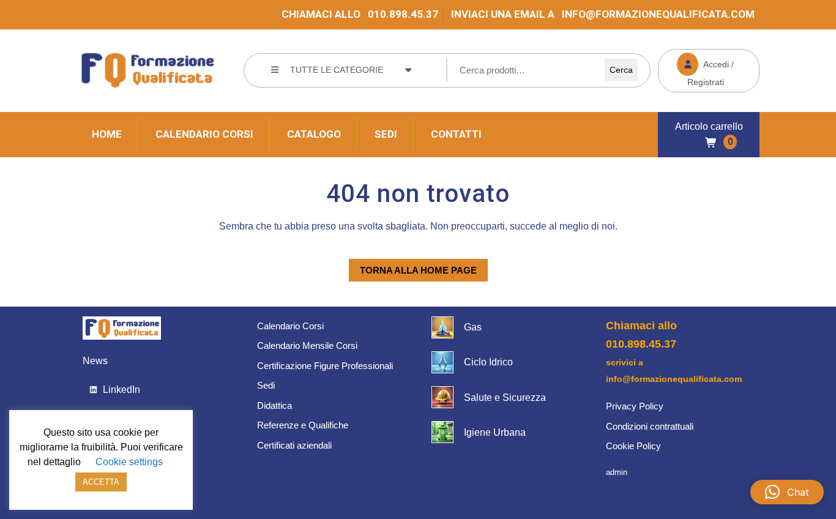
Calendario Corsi (290, 326)
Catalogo (314, 134)
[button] (787, 492)
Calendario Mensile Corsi (307, 345)
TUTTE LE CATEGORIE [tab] (336, 70)
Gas (473, 327)
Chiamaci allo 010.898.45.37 (360, 14)
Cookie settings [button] (129, 462)
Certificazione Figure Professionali (325, 365)
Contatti (456, 134)
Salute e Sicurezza (505, 397)
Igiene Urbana (495, 432)
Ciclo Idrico (488, 362)
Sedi (386, 134)
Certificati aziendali (294, 445)
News (95, 361)
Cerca (621, 70)
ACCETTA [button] (101, 482)
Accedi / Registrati (696, 68)
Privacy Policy (634, 406)
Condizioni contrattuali (649, 426)
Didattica (274, 405)
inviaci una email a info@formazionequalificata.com (603, 14)
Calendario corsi (204, 134)
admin (616, 472)
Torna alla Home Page (413, 267)
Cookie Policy (633, 446)
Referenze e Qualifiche (302, 425)
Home (107, 134)
